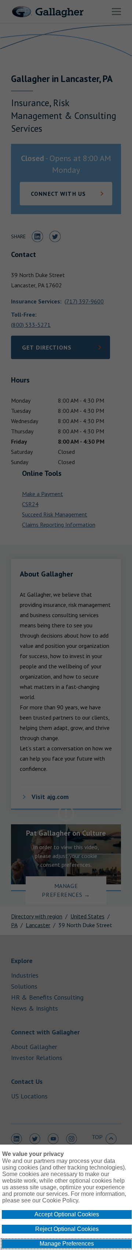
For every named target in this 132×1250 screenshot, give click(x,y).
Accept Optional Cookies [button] (66, 1214)
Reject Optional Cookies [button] (67, 1229)
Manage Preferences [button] (67, 1243)
